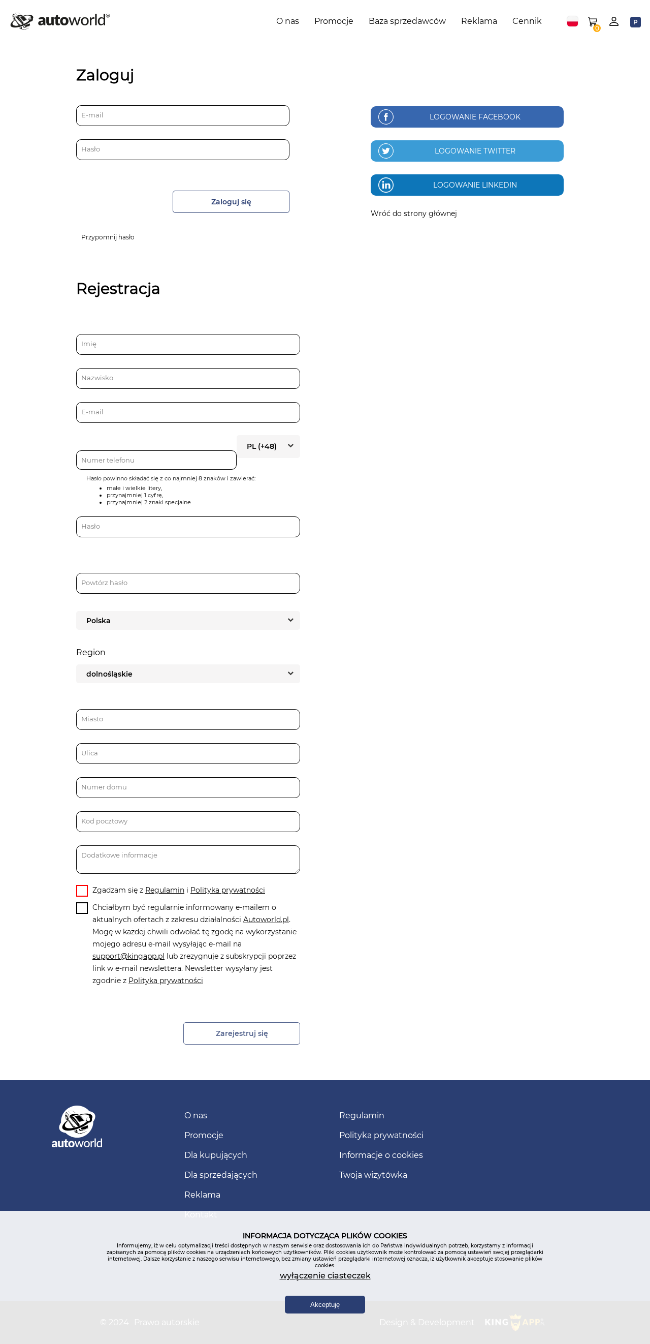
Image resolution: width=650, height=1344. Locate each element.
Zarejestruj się (242, 1033)
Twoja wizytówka (373, 1175)
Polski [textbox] (572, 21)
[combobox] (572, 21)
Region (91, 652)
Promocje (333, 21)
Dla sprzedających (220, 1175)
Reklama (479, 21)
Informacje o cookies (381, 1155)
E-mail (92, 115)
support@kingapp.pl (128, 956)
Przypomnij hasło (108, 237)
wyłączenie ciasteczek (325, 1275)
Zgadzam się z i (178, 890)
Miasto (92, 719)
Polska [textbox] (98, 620)
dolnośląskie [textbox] (109, 674)
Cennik (527, 21)
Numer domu (104, 787)
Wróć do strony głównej (414, 213)
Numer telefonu (108, 460)
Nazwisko (97, 378)
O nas (287, 21)
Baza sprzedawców (407, 21)
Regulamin (164, 890)
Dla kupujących (215, 1155)
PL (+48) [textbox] (262, 446)
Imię (88, 344)
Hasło (90, 149)
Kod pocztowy (104, 821)
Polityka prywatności (227, 890)
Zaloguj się (231, 201)
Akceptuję (325, 1304)
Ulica (89, 753)
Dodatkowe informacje (119, 855)
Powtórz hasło (104, 582)
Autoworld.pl (266, 919)
